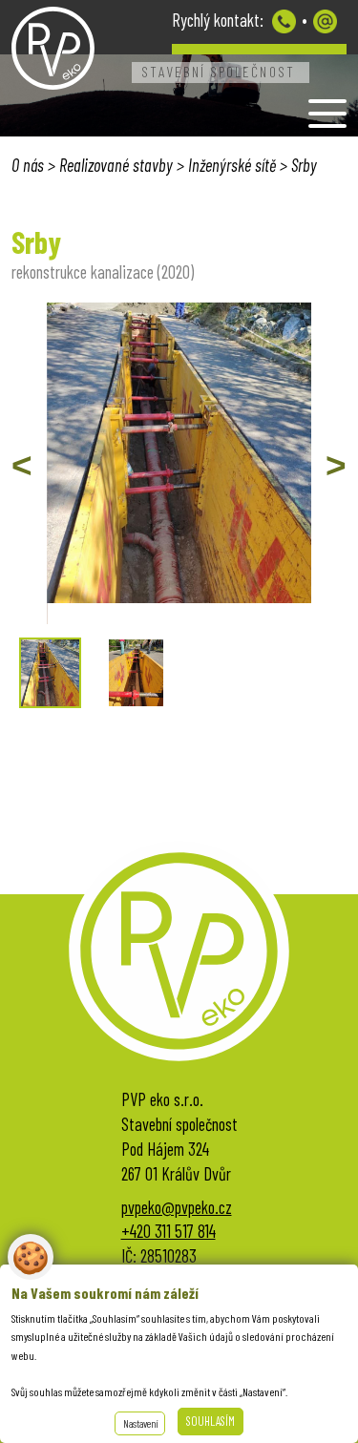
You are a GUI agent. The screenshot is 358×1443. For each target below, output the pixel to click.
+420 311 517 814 (168, 1231)
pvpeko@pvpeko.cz (325, 21)
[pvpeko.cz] (53, 49)
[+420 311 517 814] (284, 21)
